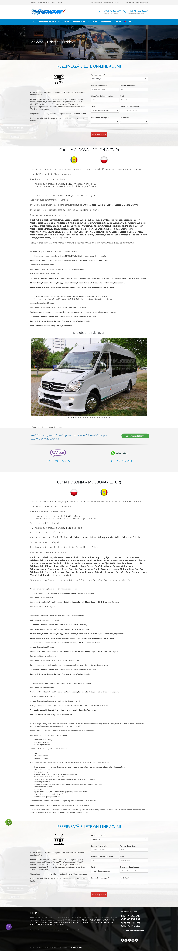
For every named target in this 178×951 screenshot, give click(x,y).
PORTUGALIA (104, 922)
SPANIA (96, 922)
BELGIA (65, 922)
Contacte (118, 22)
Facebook (122, 940)
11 (92, 417)
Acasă (34, 22)
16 (104, 417)
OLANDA (72, 922)
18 (109, 417)
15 (102, 417)
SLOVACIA (33, 922)
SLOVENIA (112, 920)
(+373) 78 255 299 (112, 10)
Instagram (133, 940)
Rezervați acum (99, 134)
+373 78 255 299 (102, 2)
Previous (28, 377)
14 (99, 417)
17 (106, 417)
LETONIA (56, 925)
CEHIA (99, 920)
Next (150, 377)
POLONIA (41, 925)
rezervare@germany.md (139, 2)
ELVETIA (50, 922)
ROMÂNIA (85, 920)
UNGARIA (93, 920)
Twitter (126, 940)
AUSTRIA (105, 920)
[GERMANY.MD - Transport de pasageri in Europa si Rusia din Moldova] (48, 12)
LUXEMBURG (42, 922)
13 (97, 417)
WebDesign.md (76, 947)
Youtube (129, 940)
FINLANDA (34, 925)
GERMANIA (58, 922)
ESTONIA (63, 925)
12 (94, 417)
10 (90, 417)
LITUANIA (48, 925)
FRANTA (112, 922)
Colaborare (106, 22)
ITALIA (77, 922)
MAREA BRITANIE (87, 922)
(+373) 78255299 (137, 436)
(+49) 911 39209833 (138, 10)
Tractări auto (79, 22)
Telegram (136, 940)
